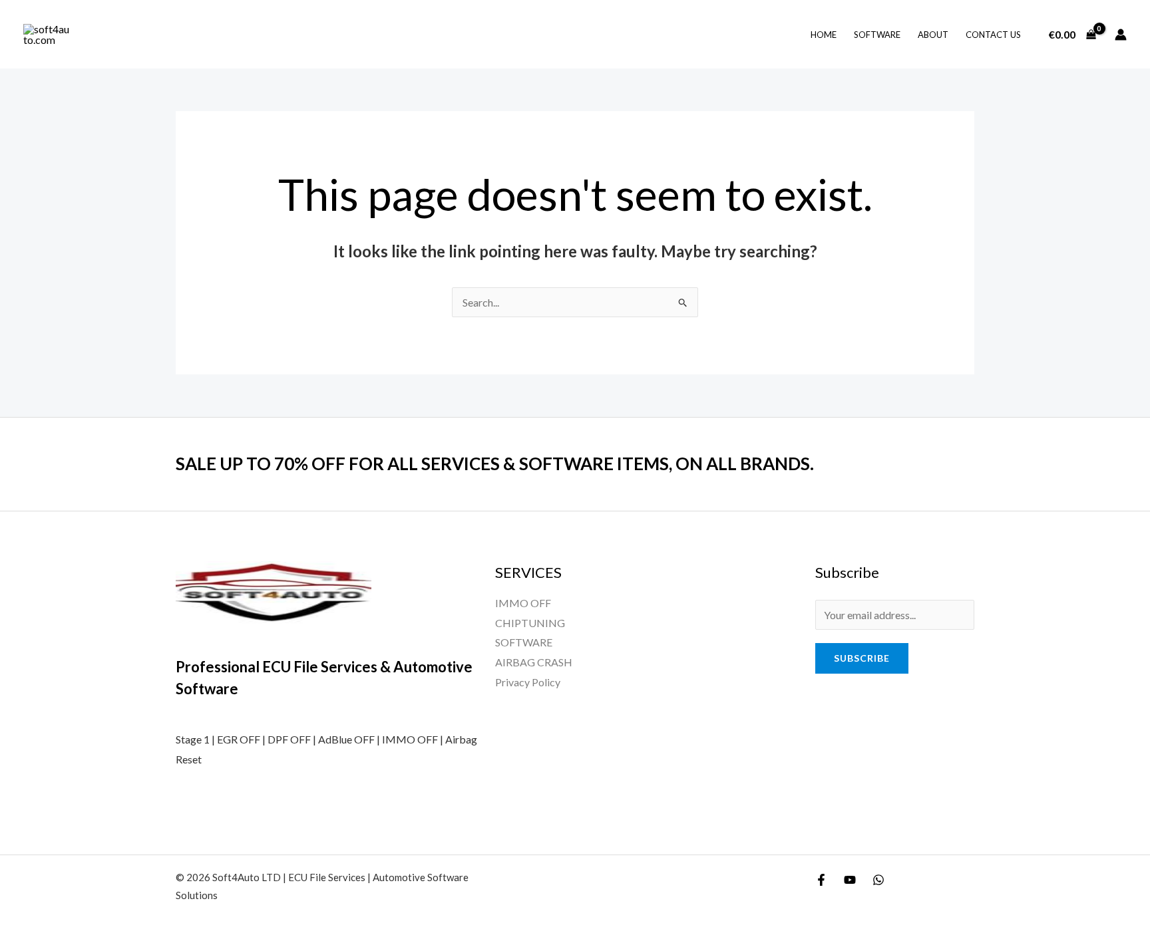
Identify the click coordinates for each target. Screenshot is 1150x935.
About (933, 34)
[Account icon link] (1121, 35)
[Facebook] (821, 880)
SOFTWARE (523, 642)
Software (877, 34)
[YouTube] (850, 880)
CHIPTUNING (530, 622)
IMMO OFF (523, 603)
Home (824, 34)
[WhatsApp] (878, 880)
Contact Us (993, 34)
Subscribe (862, 658)
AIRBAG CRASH (533, 662)
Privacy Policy (527, 682)
